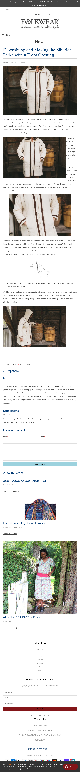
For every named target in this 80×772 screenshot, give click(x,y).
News (40, 41)
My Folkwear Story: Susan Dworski (24, 523)
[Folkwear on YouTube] (40, 715)
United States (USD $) (39, 749)
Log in (29, 14)
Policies (40, 667)
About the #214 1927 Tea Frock (21, 617)
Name (5, 436)
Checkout (49, 14)
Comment (6, 447)
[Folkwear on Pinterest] (44, 715)
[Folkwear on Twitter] (31, 715)
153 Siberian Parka (22, 129)
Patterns (40, 649)
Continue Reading (10, 491)
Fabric (40, 653)
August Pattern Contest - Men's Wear (24, 480)
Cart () (39, 14)
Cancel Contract (40, 674)
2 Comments (20, 62)
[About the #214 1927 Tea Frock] (40, 577)
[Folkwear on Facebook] (35, 715)
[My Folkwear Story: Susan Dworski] (40, 509)
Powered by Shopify (46, 755)
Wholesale (40, 663)
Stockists (40, 660)
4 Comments (18, 527)
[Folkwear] (40, 24)
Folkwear (36, 755)
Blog (40, 656)
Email (42, 436)
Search (40, 670)
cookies (10, 764)
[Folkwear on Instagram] (48, 715)
